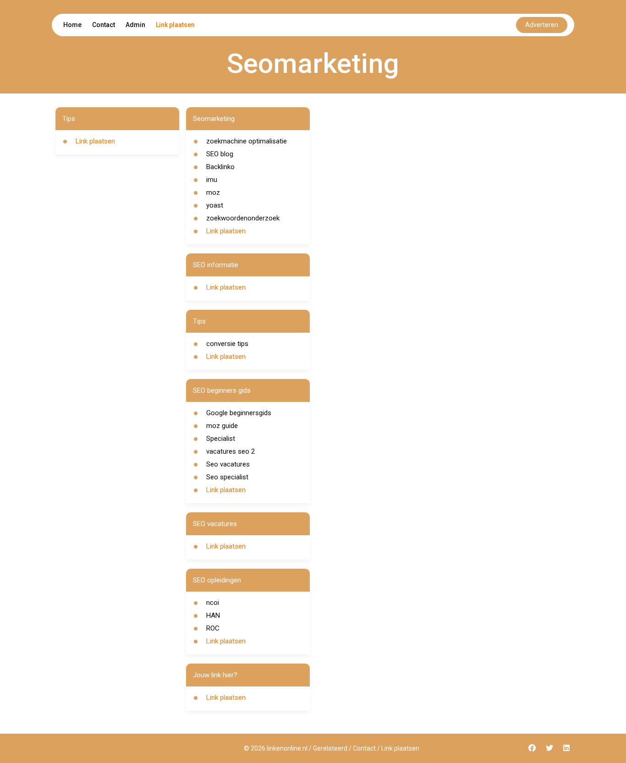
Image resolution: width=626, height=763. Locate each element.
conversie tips (227, 344)
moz (213, 192)
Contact (103, 24)
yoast (214, 205)
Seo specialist (227, 477)
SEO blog (219, 154)
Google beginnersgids (238, 413)
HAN (213, 615)
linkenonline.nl (287, 748)
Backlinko (220, 167)
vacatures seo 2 (230, 451)
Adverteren (541, 24)
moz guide (222, 426)
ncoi (212, 602)
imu (211, 180)
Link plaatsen (175, 24)
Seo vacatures (228, 464)
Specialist (220, 438)
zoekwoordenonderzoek (243, 218)
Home (72, 24)
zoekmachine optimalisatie (246, 141)
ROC (213, 628)
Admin (135, 24)
